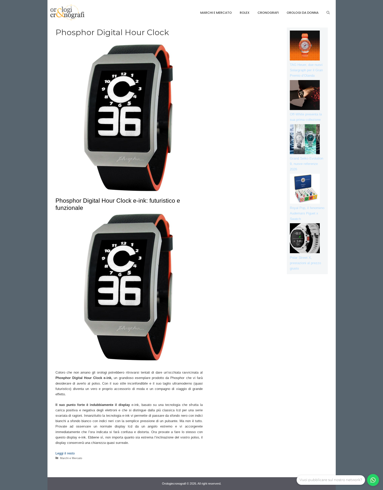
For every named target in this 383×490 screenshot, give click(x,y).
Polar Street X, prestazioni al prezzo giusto (305, 263)
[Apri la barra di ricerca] (328, 13)
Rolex (245, 12)
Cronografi (268, 12)
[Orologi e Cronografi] (67, 12)
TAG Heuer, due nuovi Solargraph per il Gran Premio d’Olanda (306, 70)
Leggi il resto (65, 453)
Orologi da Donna (303, 12)
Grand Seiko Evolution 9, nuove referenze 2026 (306, 164)
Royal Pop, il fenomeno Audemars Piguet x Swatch (307, 213)
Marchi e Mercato (216, 12)
